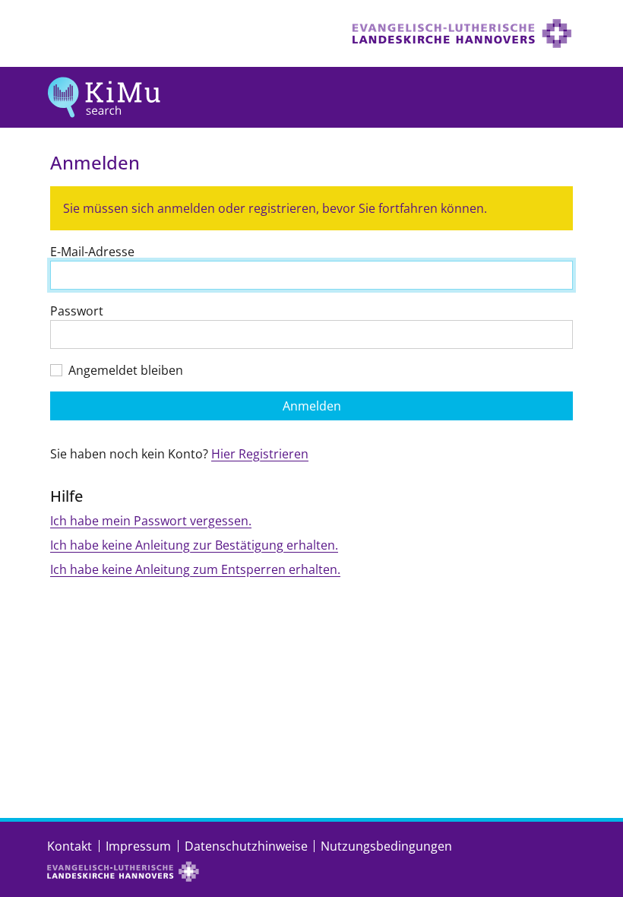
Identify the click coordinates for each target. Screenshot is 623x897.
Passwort (76, 311)
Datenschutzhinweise (246, 846)
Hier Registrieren (259, 453)
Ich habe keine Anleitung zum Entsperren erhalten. (195, 569)
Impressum (138, 846)
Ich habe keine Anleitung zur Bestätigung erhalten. (194, 545)
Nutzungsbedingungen (386, 846)
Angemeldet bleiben (125, 370)
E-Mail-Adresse (92, 251)
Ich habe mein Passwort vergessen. (150, 520)
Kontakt (69, 846)
